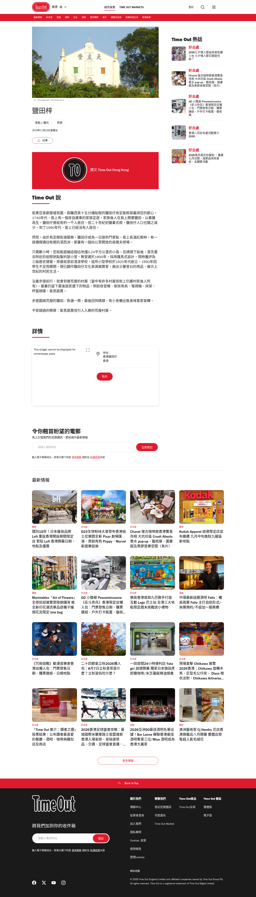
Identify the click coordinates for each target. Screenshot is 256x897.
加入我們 (135, 824)
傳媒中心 (135, 807)
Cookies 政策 (138, 841)
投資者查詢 (137, 815)
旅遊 (84, 18)
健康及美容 (116, 18)
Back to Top (131, 783)
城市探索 (109, 7)
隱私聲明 (135, 832)
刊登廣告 (160, 815)
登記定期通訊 (163, 807)
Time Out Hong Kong (113, 170)
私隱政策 (95, 458)
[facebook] (34, 883)
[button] (87, 350)
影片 (105, 18)
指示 (104, 377)
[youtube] (54, 883)
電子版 (208, 815)
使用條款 (77, 458)
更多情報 (128, 761)
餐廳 (59, 18)
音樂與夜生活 (132, 18)
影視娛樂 (146, 18)
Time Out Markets (131, 7)
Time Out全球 (187, 807)
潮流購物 (94, 18)
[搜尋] (202, 7)
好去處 (49, 18)
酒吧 (67, 18)
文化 (75, 18)
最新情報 (38, 18)
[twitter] (44, 883)
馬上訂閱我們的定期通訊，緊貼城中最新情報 (60, 437)
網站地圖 (135, 871)
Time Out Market (164, 824)
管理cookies (137, 857)
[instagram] (63, 883)
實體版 (208, 807)
